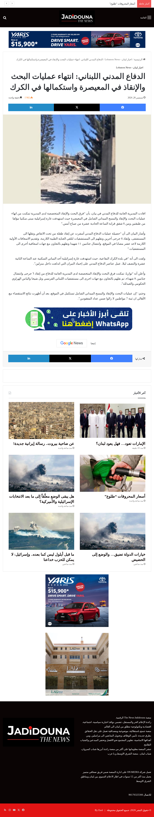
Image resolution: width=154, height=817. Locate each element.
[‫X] (77, 107)
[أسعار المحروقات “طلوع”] (112, 473)
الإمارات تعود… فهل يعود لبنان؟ (120, 443)
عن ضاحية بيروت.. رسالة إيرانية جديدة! (43, 443)
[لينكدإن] (31, 107)
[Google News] (72, 343)
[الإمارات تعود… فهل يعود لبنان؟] (112, 420)
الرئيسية (138, 59)
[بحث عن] (5, 19)
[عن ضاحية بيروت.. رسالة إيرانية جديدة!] (41, 420)
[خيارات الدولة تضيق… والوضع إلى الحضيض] (112, 531)
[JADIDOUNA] (77, 17)
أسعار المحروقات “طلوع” (122, 3)
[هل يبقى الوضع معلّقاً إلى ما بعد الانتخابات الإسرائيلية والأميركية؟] (41, 473)
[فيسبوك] (123, 107)
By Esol (99, 810)
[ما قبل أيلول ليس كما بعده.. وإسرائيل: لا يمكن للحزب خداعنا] (41, 531)
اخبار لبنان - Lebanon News (118, 59)
